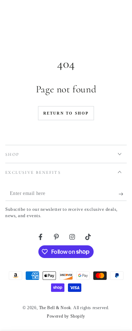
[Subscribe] (123, 194)
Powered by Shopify (66, 316)
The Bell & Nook (55, 307)
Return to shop (66, 113)
